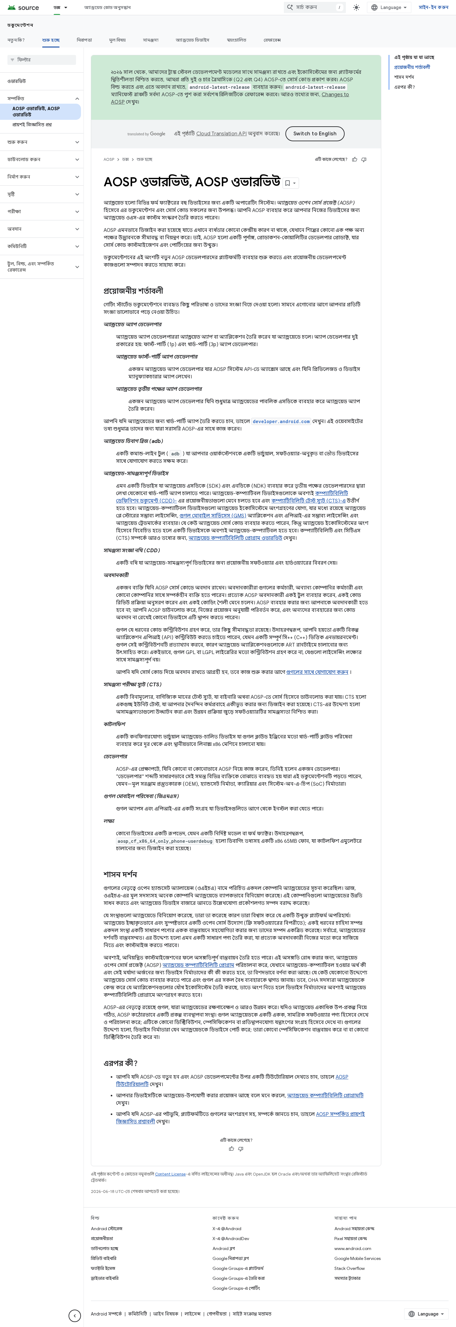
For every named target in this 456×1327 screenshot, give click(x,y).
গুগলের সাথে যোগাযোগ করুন (317, 672)
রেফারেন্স (272, 40)
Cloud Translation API (221, 134)
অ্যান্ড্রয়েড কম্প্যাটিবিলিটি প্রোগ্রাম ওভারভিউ (235, 538)
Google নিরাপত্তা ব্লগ (230, 1258)
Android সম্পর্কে (106, 1313)
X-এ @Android (226, 1228)
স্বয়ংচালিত (237, 40)
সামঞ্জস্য (151, 40)
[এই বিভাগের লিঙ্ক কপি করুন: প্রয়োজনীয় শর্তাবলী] (169, 292)
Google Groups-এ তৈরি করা (238, 1278)
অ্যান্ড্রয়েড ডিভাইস (192, 40)
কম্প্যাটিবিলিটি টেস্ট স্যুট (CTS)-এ (308, 501)
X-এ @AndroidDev (230, 1238)
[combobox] (315, 7)
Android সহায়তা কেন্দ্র (354, 1228)
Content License (170, 1174)
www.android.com (352, 1248)
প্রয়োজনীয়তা (102, 1238)
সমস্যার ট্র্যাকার (347, 1278)
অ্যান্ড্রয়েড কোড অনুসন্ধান (107, 7)
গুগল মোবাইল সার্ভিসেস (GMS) (213, 516)
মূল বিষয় (117, 40)
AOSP (109, 159)
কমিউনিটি (137, 1313)
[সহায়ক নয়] (364, 159)
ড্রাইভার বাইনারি (104, 1278)
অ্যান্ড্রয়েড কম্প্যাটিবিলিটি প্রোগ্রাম (198, 965)
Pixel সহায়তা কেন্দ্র (350, 1238)
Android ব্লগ (223, 1248)
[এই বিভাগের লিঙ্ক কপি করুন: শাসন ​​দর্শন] (143, 875)
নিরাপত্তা (84, 40)
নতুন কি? (16, 40)
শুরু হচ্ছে (51, 40)
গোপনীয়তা (216, 1313)
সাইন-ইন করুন (434, 7)
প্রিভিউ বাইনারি (103, 1258)
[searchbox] (41, 60)
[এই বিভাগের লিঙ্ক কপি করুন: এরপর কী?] (144, 1064)
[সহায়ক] (354, 159)
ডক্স (57, 7)
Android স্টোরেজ (106, 1228)
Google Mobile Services (357, 1258)
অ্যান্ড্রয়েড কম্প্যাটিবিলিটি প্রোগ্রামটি (325, 1096)
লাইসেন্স (193, 1313)
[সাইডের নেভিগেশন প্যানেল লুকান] (75, 1316)
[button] (37, 99)
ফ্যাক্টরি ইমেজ (103, 1268)
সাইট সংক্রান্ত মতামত (252, 1313)
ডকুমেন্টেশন (20, 25)
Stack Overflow (349, 1268)
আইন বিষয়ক (165, 1313)
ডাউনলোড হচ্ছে (104, 1248)
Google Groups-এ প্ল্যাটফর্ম (237, 1268)
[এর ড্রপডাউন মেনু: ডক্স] (68, 7)
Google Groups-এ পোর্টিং (236, 1288)
